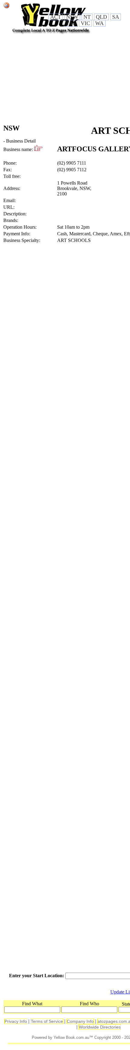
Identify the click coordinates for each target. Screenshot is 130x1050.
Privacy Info (16, 1021)
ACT (55, 17)
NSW (72, 17)
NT (87, 17)
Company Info (80, 1021)
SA (115, 17)
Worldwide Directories (100, 1027)
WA (99, 23)
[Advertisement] (64, 79)
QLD (101, 17)
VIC (85, 23)
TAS (71, 23)
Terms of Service (47, 1021)
